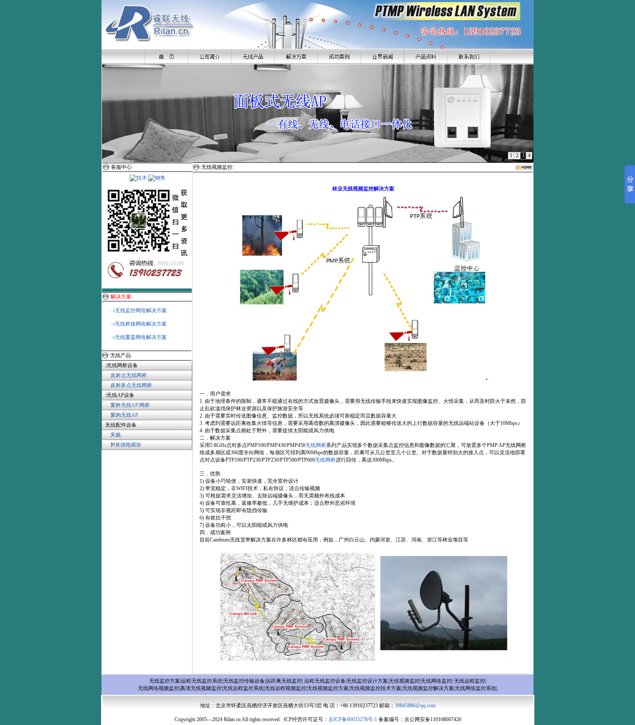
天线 (116, 435)
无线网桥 (315, 445)
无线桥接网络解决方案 (141, 324)
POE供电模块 (126, 445)
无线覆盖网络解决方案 (141, 337)
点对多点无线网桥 (131, 385)
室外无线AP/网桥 (126, 405)
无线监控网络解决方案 (141, 310)
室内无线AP (120, 415)
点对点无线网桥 (124, 375)
